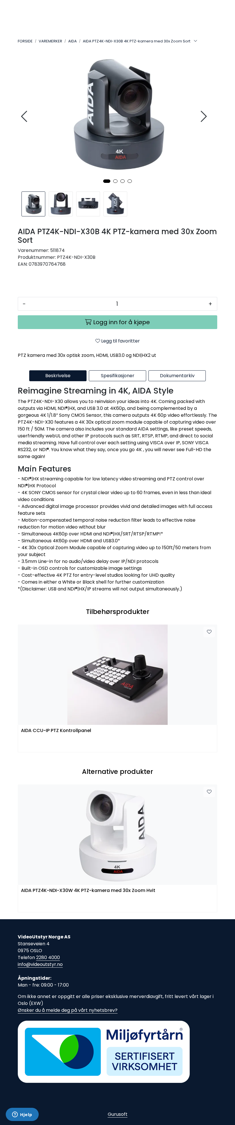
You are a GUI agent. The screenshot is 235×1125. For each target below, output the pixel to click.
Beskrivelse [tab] (57, 375)
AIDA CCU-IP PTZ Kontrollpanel (56, 731)
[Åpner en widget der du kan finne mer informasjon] (22, 1115)
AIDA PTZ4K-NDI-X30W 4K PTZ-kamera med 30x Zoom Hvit (88, 891)
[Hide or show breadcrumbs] (195, 41)
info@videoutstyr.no (40, 964)
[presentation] (25, 116)
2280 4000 (48, 957)
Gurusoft (118, 1114)
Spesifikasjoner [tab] (117, 375)
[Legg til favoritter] (209, 632)
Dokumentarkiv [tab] (177, 375)
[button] (106, 181)
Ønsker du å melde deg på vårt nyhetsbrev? (67, 1010)
